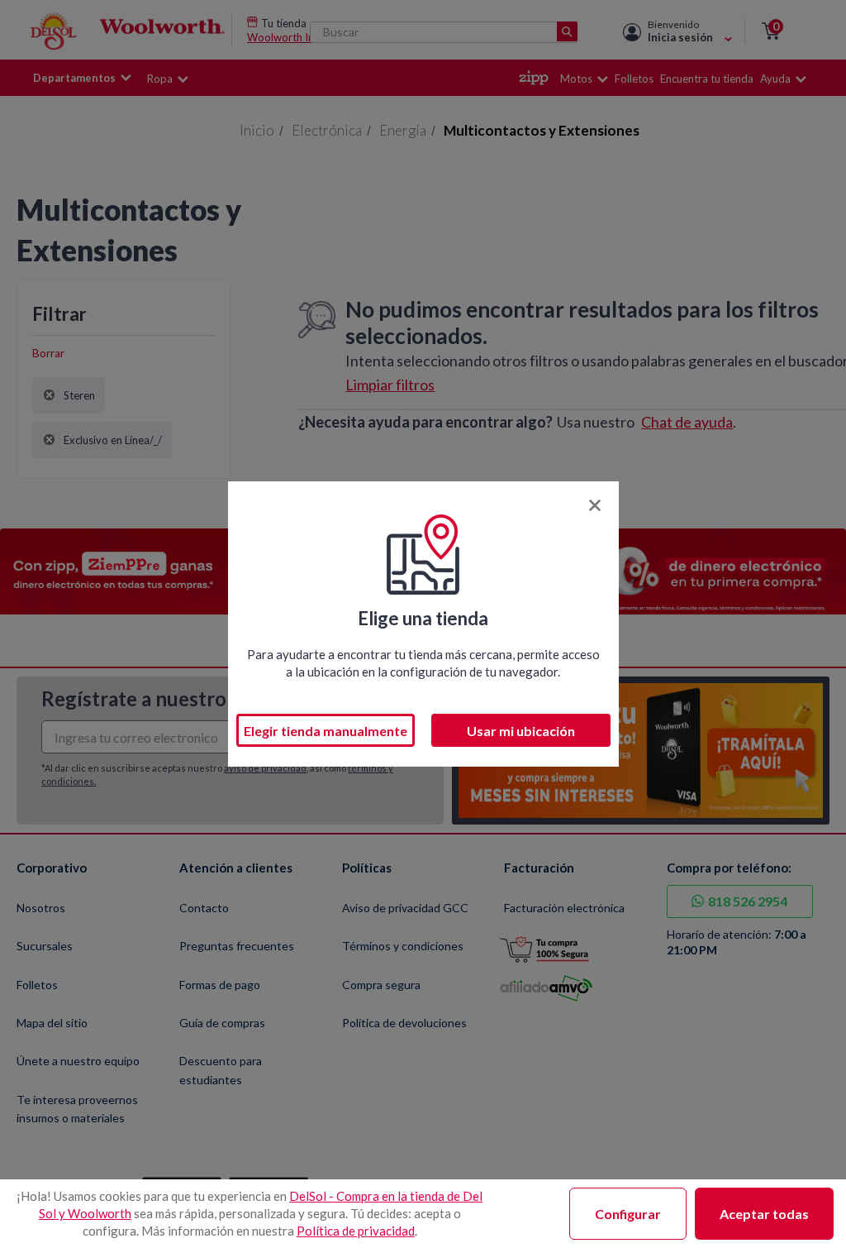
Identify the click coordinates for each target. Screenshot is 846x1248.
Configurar (628, 1214)
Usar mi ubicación (521, 731)
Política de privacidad (356, 1230)
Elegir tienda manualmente (325, 731)
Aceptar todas (764, 1214)
